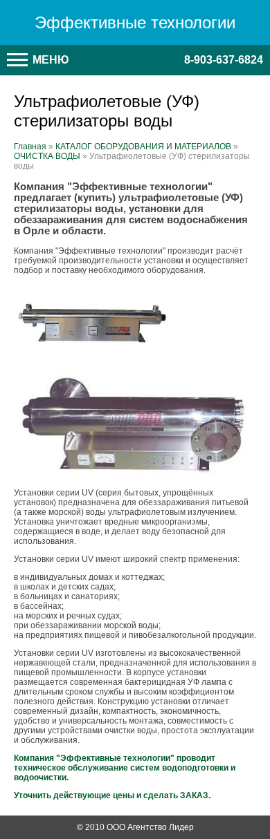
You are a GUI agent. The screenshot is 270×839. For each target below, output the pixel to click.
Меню (49, 60)
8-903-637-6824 (223, 60)
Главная (30, 146)
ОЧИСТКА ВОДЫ (47, 156)
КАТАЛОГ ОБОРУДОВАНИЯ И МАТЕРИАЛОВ (143, 146)
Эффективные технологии (135, 22)
